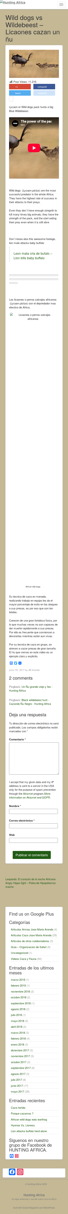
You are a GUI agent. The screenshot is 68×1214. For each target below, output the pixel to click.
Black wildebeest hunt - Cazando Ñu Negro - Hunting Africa (30, 702)
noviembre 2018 (20, 991)
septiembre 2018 (21, 1003)
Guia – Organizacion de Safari (28, 947)
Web (12, 835)
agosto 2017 (18, 1074)
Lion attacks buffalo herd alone (29, 1131)
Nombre (15, 806)
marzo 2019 (18, 979)
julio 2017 (16, 1079)
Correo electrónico (22, 820)
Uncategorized (19, 953)
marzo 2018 (18, 1032)
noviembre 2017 (20, 1056)
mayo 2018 (17, 1021)
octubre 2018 (18, 997)
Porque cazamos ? (22, 1113)
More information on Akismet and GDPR (29, 795)
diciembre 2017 (20, 1050)
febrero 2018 (18, 1038)
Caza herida (18, 1107)
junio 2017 (17, 1085)
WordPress (49, 1207)
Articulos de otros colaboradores (30, 941)
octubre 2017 (18, 1062)
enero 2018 (17, 1044)
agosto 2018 (18, 1009)
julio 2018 (16, 1015)
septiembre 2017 (21, 1068)
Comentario (17, 739)
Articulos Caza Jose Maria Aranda (31, 935)
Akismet (28, 793)
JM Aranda (34, 670)
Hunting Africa (34, 1195)
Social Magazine (30, 1207)
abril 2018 (16, 1026)
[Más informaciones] (11, 99)
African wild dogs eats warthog (29, 1119)
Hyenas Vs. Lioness (23, 1125)
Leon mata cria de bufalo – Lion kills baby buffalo (33, 255)
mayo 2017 (17, 1091)
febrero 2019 (18, 985)
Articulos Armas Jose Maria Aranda (32, 929)
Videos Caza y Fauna (23, 959)
